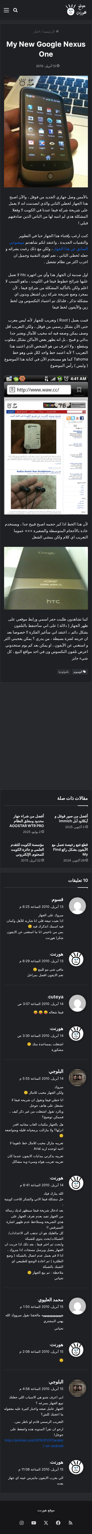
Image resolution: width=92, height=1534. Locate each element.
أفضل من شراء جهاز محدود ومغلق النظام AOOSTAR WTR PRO (26, 821)
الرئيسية (49, 31)
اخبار (36, 31)
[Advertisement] (46, 736)
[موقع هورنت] (76, 10)
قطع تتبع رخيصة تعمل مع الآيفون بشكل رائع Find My (70, 849)
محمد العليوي (50, 1299)
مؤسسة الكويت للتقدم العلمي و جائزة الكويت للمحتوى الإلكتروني (27, 849)
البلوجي (56, 1071)
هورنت (56, 954)
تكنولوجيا (64, 672)
